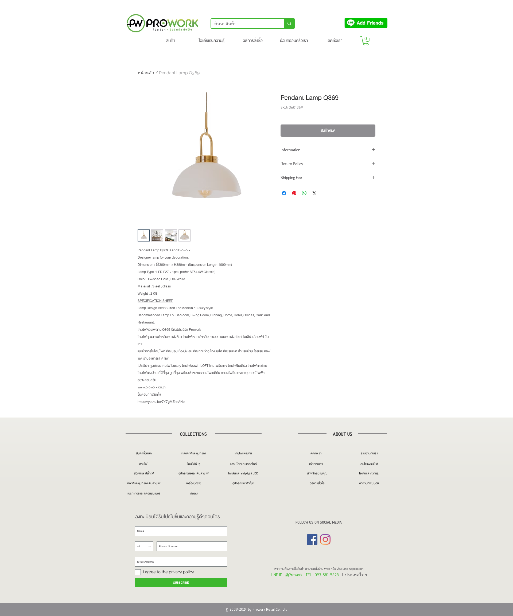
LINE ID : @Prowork (286, 574)
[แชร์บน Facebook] (284, 193)
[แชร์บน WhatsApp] (304, 193)
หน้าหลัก (146, 72)
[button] (365, 40)
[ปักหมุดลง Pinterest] (294, 193)
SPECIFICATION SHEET (155, 301)
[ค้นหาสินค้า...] (289, 23)
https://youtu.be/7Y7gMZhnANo (161, 402)
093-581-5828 (327, 574)
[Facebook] (312, 539)
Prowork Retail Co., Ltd (269, 609)
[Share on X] (314, 193)
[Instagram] (325, 539)
